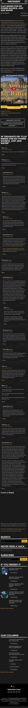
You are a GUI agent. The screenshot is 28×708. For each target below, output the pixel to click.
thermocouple (4, 115)
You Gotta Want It (14, 667)
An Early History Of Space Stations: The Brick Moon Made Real (16, 593)
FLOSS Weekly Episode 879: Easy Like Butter (16, 640)
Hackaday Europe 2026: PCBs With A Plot (15, 569)
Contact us (11, 550)
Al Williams (6, 13)
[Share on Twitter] (3, 15)
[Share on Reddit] (7, 15)
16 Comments (23, 13)
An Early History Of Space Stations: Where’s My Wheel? (16, 585)
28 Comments (13, 605)
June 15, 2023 (23, 15)
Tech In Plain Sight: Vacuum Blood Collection (16, 654)
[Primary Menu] (26, 1)
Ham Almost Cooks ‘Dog (12, 120)
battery (7, 113)
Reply (3, 154)
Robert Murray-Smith (15, 113)
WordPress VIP (16, 703)
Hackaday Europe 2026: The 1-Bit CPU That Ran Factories (15, 602)
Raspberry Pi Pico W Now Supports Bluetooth (13, 124)
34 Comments (13, 657)
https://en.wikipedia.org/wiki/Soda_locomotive (13, 248)
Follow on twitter (4, 550)
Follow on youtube (6, 550)
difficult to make (11, 70)
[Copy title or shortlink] (9, 15)
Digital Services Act (13, 701)
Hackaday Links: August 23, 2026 (16, 660)
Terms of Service (5, 701)
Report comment (22, 154)
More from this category (7, 608)
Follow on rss (9, 550)
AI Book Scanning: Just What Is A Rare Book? (15, 647)
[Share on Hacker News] (5, 15)
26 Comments (13, 589)
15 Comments (13, 581)
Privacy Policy (24, 699)
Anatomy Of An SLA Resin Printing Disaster (16, 577)
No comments (13, 572)
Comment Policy (21, 526)
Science (8, 111)
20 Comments (13, 597)
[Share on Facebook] (1, 15)
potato (7, 68)
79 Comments (13, 650)
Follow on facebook (2, 550)
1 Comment (13, 664)
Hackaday (14, 1)
